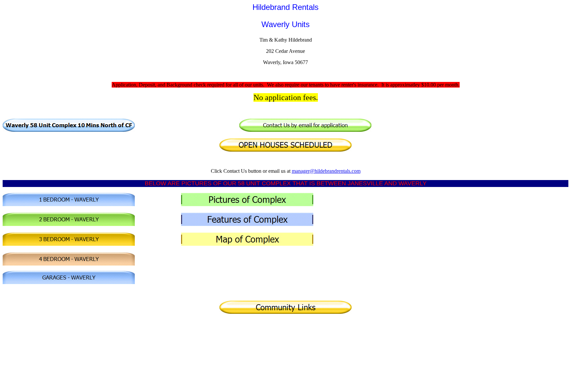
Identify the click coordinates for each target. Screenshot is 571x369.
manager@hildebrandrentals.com (326, 171)
